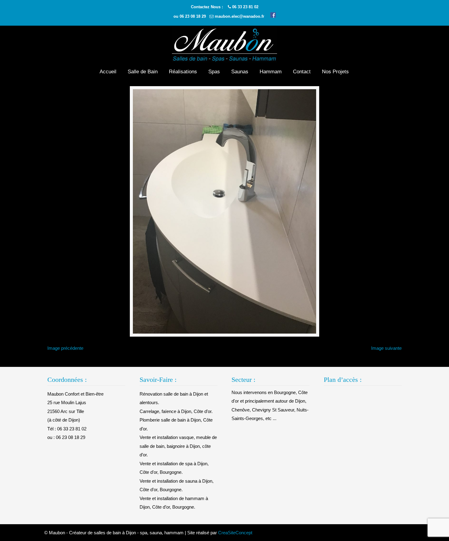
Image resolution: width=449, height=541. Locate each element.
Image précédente (65, 348)
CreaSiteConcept (235, 532)
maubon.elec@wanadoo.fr (239, 16)
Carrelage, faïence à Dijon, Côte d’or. (176, 411)
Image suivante (386, 348)
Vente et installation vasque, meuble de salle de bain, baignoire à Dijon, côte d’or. (178, 446)
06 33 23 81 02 (245, 7)
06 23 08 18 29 (193, 16)
